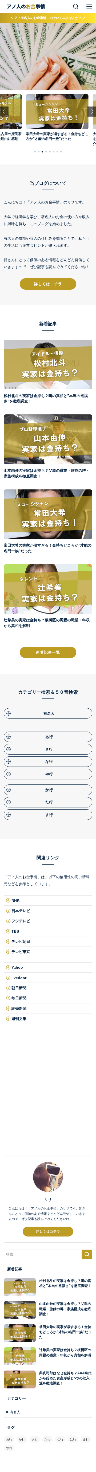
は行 (73, 1439)
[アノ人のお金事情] (26, 6)
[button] (35, 151)
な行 (60, 1439)
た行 (47, 1439)
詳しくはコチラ (48, 1231)
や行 (9, 1448)
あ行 (9, 1439)
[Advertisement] (48, 1101)
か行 (22, 1439)
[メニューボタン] (89, 6)
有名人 (15, 1412)
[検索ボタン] (76, 6)
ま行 (86, 1439)
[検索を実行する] (87, 1254)
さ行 (34, 1439)
